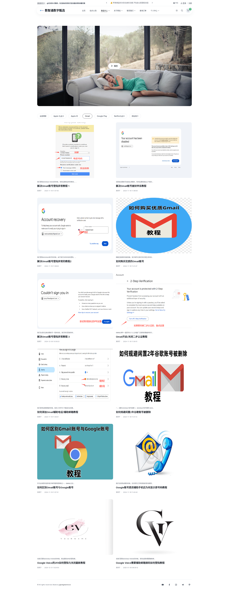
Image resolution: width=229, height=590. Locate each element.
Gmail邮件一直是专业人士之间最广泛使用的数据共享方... (134, 333)
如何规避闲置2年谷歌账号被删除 (133, 412)
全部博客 (43, 116)
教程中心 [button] (104, 11)
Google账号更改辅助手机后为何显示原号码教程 (141, 487)
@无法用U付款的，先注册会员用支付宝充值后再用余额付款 (66, 3)
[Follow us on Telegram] (182, 584)
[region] (114, 116)
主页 (83, 11)
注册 (190, 3)
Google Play (102, 116)
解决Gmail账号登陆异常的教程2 (54, 261)
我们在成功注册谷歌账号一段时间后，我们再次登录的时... (55, 333)
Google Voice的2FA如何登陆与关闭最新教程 (61, 562)
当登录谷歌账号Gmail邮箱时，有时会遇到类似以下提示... (134, 182)
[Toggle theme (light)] (176, 10)
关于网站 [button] (117, 11)
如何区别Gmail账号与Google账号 (55, 487)
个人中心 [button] (154, 11)
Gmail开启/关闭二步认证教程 (131, 336)
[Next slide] (152, 3)
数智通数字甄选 (55, 10)
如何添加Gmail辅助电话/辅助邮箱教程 (57, 412)
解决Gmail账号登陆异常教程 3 (53, 336)
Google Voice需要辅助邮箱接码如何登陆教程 (140, 562)
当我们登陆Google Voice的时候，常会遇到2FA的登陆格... (56, 559)
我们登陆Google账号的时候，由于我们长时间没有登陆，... (56, 257)
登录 (184, 3)
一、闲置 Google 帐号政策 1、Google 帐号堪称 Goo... (135, 408)
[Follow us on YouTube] (162, 584)
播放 (116, 66)
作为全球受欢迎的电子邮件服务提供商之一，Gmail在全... (55, 483)
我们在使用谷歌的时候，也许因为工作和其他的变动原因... (134, 483)
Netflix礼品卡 (119, 116)
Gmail (87, 116)
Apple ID (74, 116)
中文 (176, 3)
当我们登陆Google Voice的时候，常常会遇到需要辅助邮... (135, 559)
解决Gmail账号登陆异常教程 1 (53, 186)
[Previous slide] (107, 3)
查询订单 (143, 11)
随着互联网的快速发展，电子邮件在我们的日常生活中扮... (134, 257)
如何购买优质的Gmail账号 (130, 261)
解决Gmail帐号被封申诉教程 (131, 186)
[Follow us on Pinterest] (189, 584)
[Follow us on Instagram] (176, 584)
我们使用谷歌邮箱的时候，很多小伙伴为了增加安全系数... (55, 408)
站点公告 (93, 11)
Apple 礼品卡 (59, 116)
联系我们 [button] (130, 11)
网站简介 (135, 116)
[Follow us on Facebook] (169, 584)
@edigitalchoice (65, 585)
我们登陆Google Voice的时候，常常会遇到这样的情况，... (56, 182)
